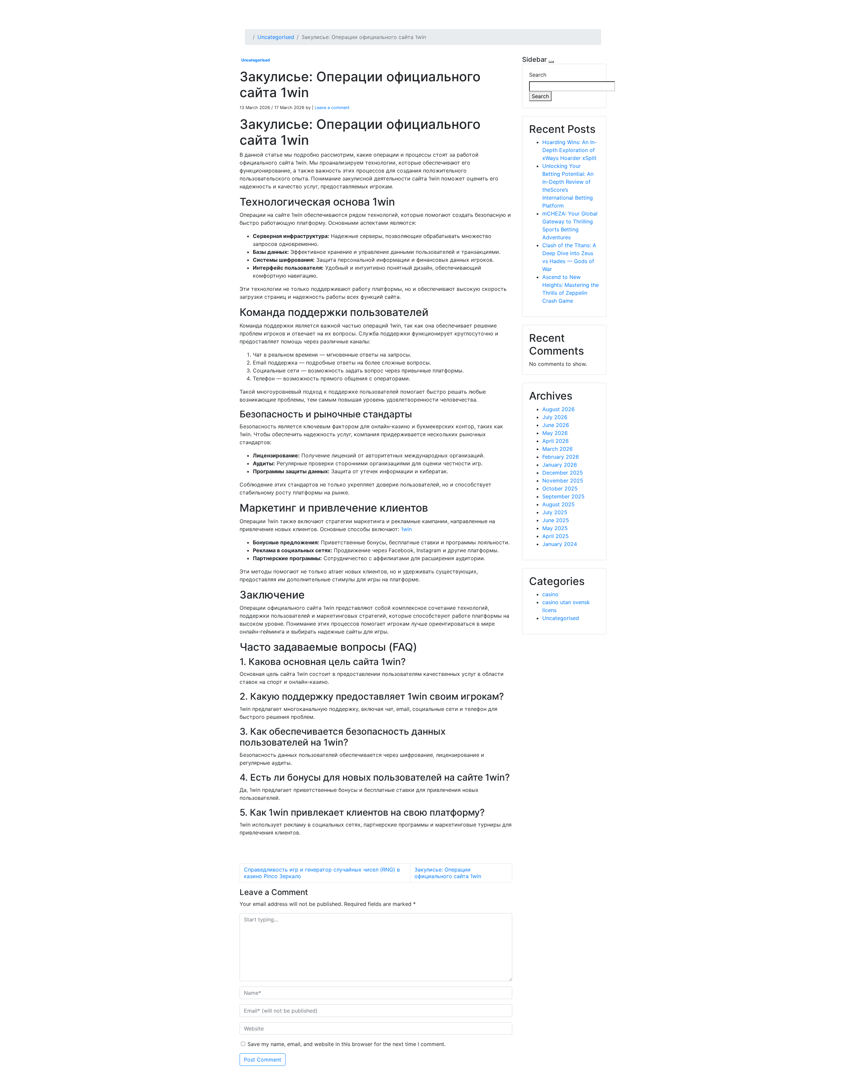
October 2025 (560, 488)
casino (550, 594)
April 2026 (555, 441)
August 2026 (558, 409)
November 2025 (562, 480)
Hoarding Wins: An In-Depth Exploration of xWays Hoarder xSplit (569, 150)
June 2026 (555, 425)
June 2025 (555, 520)
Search (537, 74)
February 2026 (560, 456)
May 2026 (555, 433)
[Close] (551, 62)
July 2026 (554, 417)
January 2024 (559, 544)
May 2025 (555, 528)
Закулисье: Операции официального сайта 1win (447, 872)
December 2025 (562, 472)
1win (406, 529)
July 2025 (554, 512)
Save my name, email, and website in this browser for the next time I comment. (346, 1044)
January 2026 (559, 464)
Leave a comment (332, 107)
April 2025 (555, 536)
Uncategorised (275, 37)
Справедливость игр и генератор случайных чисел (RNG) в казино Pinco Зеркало (322, 872)
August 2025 (558, 504)
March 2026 (557, 449)
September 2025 (563, 496)
